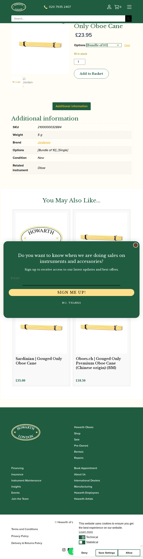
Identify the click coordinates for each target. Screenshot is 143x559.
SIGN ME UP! (71, 292)
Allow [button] (129, 552)
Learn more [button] (86, 531)
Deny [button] (84, 552)
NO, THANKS (71, 303)
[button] (82, 537)
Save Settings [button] (107, 552)
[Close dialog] (136, 245)
